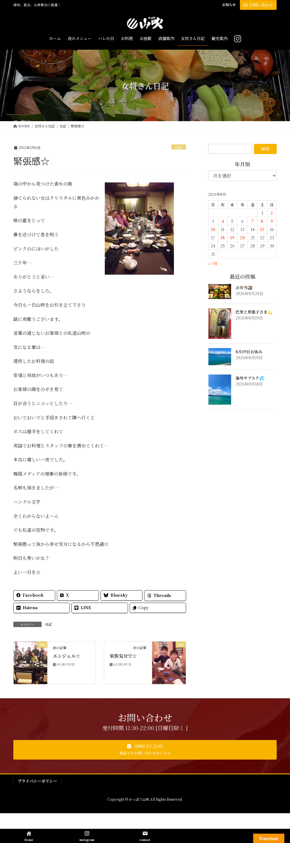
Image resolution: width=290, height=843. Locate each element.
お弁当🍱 (244, 287)
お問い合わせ (261, 5)
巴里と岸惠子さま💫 (254, 312)
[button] (145, 750)
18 (223, 237)
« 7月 (212, 263)
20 (242, 237)
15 (262, 229)
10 (213, 229)
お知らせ (229, 4)
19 (232, 237)
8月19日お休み (249, 351)
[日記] (30, 662)
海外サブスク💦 (250, 378)
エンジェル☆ (66, 656)
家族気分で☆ (123, 656)
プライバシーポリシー (37, 781)
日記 (178, 147)
